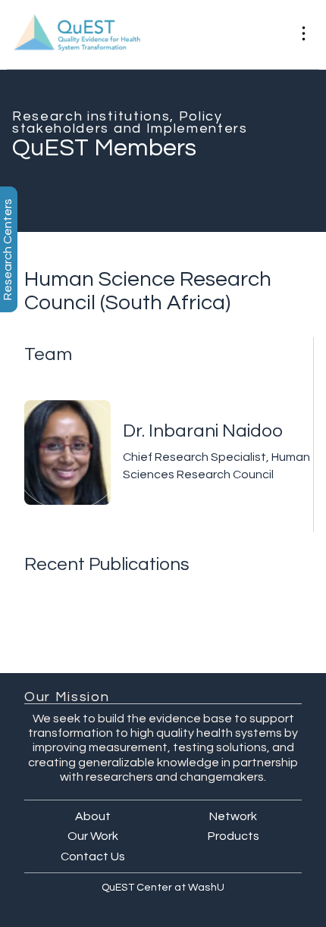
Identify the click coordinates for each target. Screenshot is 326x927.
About (93, 816)
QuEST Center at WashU (163, 887)
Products (233, 836)
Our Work (92, 836)
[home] (146, 35)
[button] (304, 34)
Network (233, 816)
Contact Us (93, 856)
